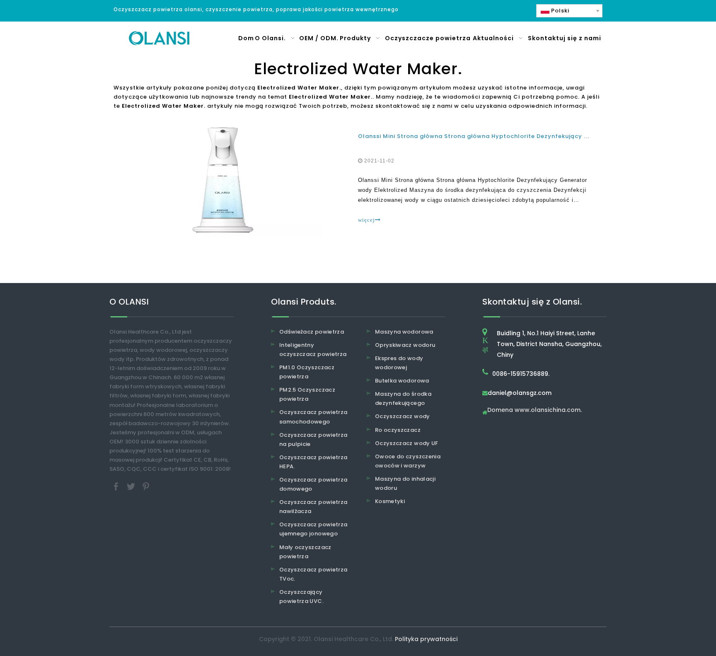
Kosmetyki (390, 501)
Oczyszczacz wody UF (406, 443)
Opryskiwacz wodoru (405, 345)
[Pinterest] (145, 486)
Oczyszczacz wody (402, 416)
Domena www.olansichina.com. (534, 410)
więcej (366, 220)
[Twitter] (131, 486)
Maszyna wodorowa (404, 332)
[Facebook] (116, 486)
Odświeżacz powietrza (311, 332)
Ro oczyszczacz (398, 430)
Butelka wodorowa (402, 381)
